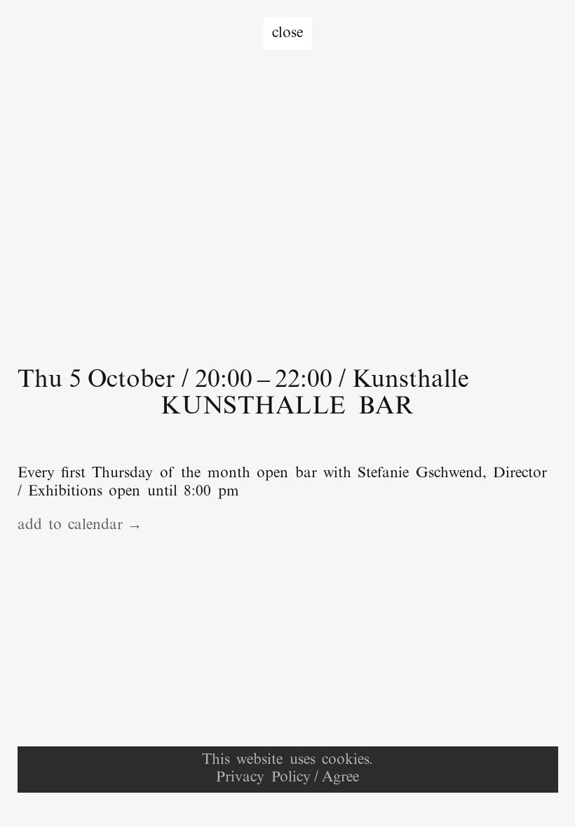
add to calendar (70, 526)
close (287, 34)
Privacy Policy (263, 778)
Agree (340, 778)
